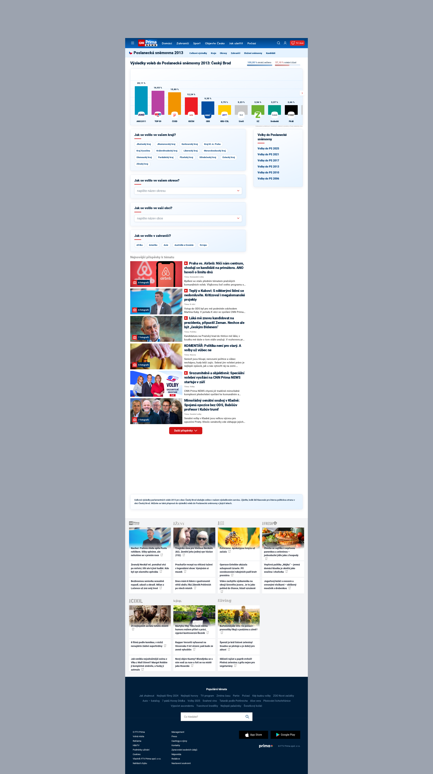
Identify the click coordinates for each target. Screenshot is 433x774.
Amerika (153, 245)
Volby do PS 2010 (268, 172)
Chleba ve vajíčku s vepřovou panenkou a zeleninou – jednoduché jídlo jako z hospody (281, 552)
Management (178, 732)
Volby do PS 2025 (268, 148)
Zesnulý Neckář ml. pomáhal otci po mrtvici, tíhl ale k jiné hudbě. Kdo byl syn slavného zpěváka (150, 568)
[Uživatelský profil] (285, 43)
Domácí (167, 43)
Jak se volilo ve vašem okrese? (156, 180)
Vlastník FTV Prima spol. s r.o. (147, 758)
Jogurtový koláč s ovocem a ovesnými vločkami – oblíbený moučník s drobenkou (280, 585)
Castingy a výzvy (179, 741)
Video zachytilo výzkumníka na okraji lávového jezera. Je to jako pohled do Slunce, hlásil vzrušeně (238, 585)
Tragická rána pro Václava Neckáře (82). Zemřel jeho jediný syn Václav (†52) (194, 552)
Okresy (223, 53)
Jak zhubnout (146, 695)
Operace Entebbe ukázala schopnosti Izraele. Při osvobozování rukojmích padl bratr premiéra (238, 570)
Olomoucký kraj (144, 157)
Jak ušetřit (236, 43)
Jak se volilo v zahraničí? (152, 236)
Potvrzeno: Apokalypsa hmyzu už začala (237, 550)
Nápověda (176, 754)
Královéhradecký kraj (166, 150)
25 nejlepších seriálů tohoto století (149, 626)
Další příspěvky (183, 430)
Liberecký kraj (191, 150)
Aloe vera (255, 700)
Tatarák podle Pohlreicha (234, 700)
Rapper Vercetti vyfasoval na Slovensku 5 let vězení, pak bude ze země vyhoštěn (194, 646)
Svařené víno (210, 700)
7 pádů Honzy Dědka (173, 700)
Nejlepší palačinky (231, 705)
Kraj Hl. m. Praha (212, 144)
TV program (207, 695)
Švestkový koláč (253, 705)
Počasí (251, 43)
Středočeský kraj (207, 157)
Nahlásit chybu (140, 763)
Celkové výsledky (198, 53)
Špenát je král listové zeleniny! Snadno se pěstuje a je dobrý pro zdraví (237, 646)
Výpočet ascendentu (182, 705)
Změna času (223, 695)
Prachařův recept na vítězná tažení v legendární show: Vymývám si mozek (194, 568)
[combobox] (187, 191)
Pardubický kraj (165, 157)
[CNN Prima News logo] (147, 43)
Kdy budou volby (261, 695)
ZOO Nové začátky (283, 695)
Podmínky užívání (141, 749)
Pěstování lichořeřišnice (277, 700)
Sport (197, 43)
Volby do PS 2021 (268, 154)
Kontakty (176, 745)
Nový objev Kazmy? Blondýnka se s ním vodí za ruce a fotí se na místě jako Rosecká (194, 663)
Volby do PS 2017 (268, 160)
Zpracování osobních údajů (184, 749)
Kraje (213, 53)
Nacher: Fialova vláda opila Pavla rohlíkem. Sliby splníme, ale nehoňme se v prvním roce (149, 552)
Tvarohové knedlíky (207, 705)
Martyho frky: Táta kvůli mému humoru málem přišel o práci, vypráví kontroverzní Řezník (191, 630)
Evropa (203, 245)
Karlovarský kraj (190, 144)
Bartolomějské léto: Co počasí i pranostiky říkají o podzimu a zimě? (238, 628)
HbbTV (136, 745)
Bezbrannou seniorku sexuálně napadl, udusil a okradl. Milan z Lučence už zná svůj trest (147, 585)
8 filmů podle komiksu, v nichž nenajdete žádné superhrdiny (147, 644)
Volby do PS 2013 (268, 166)
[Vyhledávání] (279, 43)
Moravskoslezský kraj (215, 150)
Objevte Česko (215, 43)
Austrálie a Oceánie (184, 245)
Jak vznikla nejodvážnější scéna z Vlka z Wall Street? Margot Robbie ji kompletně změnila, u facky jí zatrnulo (149, 664)
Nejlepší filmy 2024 (167, 695)
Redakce (176, 758)
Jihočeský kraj (143, 144)
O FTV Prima (139, 732)
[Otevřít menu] (133, 43)
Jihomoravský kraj (166, 144)
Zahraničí (182, 43)
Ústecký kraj (228, 157)
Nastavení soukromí (181, 763)
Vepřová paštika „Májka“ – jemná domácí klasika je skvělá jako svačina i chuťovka (282, 568)
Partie (236, 695)
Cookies (137, 754)
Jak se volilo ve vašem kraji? (155, 135)
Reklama (137, 741)
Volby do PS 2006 (268, 178)
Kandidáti (270, 53)
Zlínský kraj (142, 164)
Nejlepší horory (189, 695)
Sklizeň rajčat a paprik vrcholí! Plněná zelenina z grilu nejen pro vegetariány (237, 663)
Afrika (139, 245)
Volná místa (138, 736)
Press (174, 736)
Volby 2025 (194, 700)
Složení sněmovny (253, 53)
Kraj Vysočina (143, 150)
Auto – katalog (151, 700)
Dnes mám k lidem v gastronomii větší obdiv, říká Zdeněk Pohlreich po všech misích (193, 585)
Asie (166, 245)
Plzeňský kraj (186, 157)
